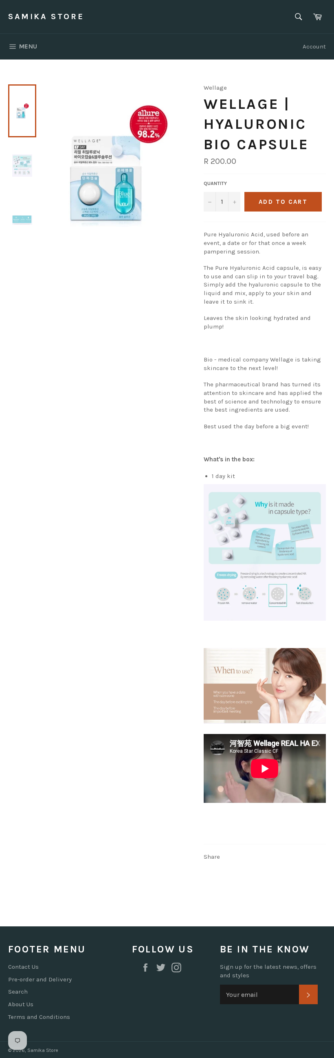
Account (314, 46)
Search (18, 991)
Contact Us (23, 966)
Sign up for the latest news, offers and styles (268, 971)
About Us (20, 1004)
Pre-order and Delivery (40, 979)
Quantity (215, 183)
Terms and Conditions (39, 1017)
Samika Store (46, 16)
